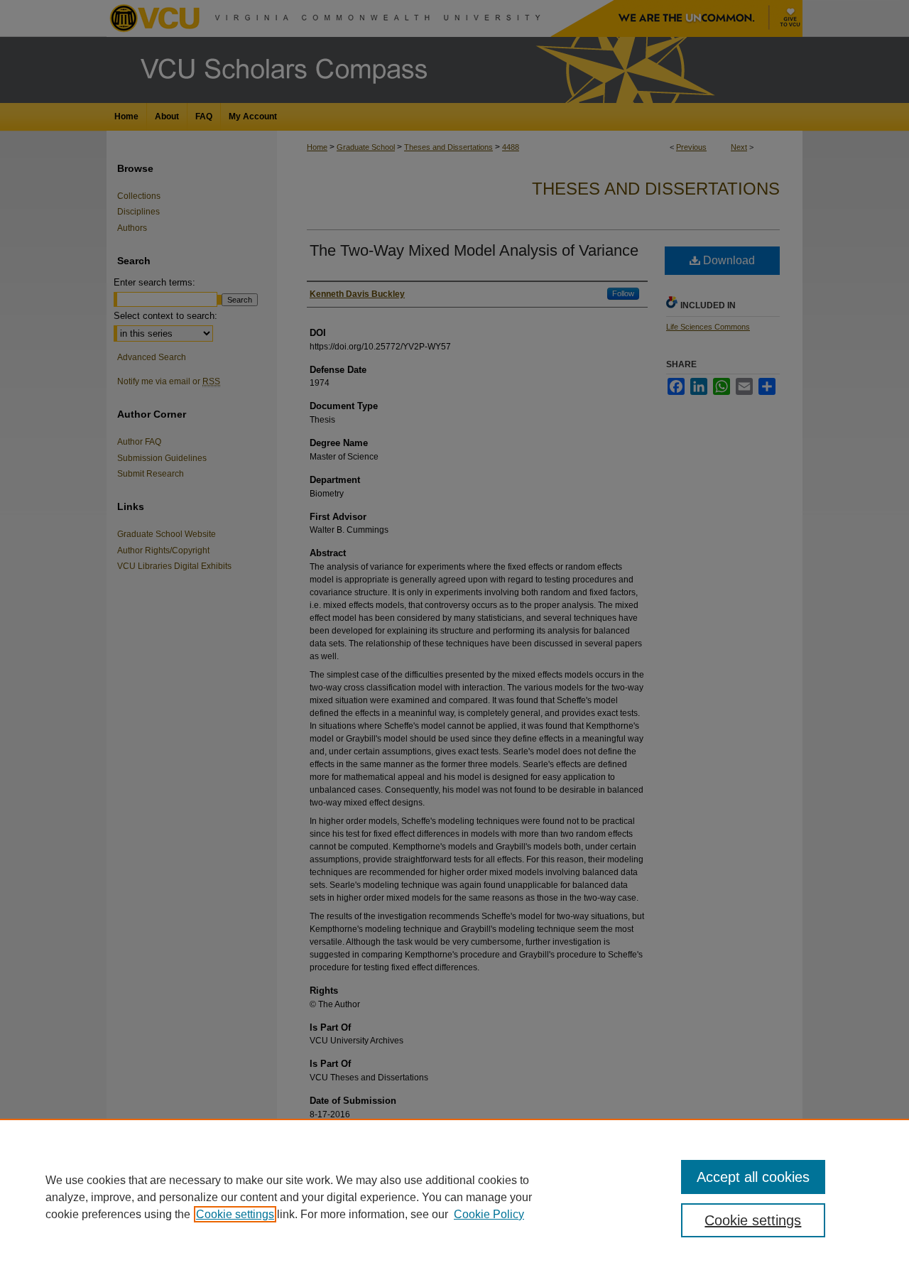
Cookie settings (235, 1214)
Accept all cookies (753, 1177)
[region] (454, 1197)
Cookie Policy (489, 1214)
